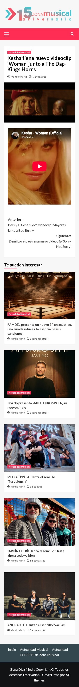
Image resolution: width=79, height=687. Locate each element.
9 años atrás (39, 76)
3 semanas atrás (39, 338)
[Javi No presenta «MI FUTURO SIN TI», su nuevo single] (39, 374)
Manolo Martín (19, 76)
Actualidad (60, 649)
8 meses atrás (37, 560)
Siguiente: (40, 241)
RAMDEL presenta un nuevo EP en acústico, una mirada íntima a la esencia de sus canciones (39, 329)
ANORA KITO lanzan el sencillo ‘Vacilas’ (36, 625)
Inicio (12, 649)
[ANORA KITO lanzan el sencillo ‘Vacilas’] (39, 596)
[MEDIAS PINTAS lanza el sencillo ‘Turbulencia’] (39, 448)
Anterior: (37, 224)
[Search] (72, 34)
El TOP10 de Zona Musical (39, 655)
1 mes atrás (36, 486)
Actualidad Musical (19, 52)
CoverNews (50, 675)
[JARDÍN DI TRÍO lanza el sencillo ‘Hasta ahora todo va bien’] (39, 522)
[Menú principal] (8, 33)
